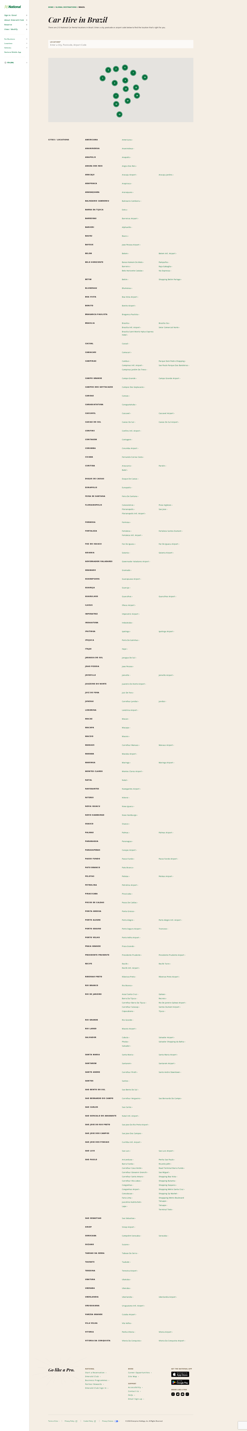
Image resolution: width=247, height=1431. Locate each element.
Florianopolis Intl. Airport (133, 513)
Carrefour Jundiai (130, 701)
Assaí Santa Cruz (129, 994)
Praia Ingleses (165, 505)
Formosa (126, 522)
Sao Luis (125, 1151)
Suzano (125, 1244)
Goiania (125, 552)
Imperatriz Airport (130, 614)
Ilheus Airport (128, 605)
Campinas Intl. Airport (132, 365)
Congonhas (127, 1185)
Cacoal (125, 343)
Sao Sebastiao (128, 1218)
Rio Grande (127, 1020)
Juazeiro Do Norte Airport (133, 684)
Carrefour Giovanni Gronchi (134, 1172)
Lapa (124, 1206)
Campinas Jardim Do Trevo (134, 369)
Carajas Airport (129, 850)
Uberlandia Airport (167, 1297)
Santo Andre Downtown (169, 1072)
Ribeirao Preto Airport (168, 976)
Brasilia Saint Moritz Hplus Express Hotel (137, 333)
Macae (125, 719)
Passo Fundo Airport (168, 859)
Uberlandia (127, 1297)
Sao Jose (162, 509)
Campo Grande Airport (169, 378)
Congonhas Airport (130, 1189)
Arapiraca (126, 183)
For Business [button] (9, 39)
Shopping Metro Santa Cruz (171, 1189)
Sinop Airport (128, 1227)
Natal (124, 780)
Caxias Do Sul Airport (168, 422)
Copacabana (127, 1011)
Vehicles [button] (7, 48)
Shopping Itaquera (167, 1185)
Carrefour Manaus (130, 745)
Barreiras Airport (129, 218)
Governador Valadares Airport (135, 561)
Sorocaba (163, 1235)
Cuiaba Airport (128, 1314)
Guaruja (125, 587)
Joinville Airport (166, 675)
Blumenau (126, 288)
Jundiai (162, 701)
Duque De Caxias (129, 479)
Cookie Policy (88, 1421)
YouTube (182, 1394)
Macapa (125, 727)
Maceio (125, 736)
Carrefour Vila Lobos (131, 1181)
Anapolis (126, 157)
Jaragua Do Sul (128, 657)
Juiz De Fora (127, 692)
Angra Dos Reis (128, 166)
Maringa (125, 762)
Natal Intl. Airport (130, 1116)
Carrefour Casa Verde (131, 1168)
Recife (124, 963)
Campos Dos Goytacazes (133, 387)
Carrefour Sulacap (130, 1007)
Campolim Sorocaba (131, 1235)
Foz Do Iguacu (128, 544)
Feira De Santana (129, 496)
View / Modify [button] (11, 29)
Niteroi (125, 797)
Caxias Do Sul (128, 422)
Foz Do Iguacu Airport (168, 544)
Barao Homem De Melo (132, 262)
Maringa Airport (166, 762)
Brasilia (125, 323)
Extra (124, 209)
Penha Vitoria (128, 1332)
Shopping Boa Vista (167, 1176)
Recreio (162, 998)
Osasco (125, 824)
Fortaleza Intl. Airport (131, 535)
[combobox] (120, 44)
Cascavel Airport (166, 413)
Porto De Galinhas (130, 640)
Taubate (125, 1262)
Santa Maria (127, 1054)
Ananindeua (127, 148)
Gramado (126, 570)
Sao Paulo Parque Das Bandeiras (173, 365)
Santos (125, 1081)
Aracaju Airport (129, 174)
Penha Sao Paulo (166, 1159)
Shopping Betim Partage (169, 279)
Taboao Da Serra (129, 1253)
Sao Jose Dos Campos (131, 1133)
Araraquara (127, 192)
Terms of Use (53, 1421)
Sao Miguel (164, 1172)
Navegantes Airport (130, 789)
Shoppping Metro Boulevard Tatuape (171, 1199)
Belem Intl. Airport (167, 253)
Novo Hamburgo (129, 815)
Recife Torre (164, 963)
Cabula (125, 1037)
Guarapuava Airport (131, 579)
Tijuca (161, 1011)
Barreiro (125, 266)
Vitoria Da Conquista (131, 1340)
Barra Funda (127, 1164)
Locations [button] (8, 43)
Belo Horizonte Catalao (132, 270)
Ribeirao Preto (128, 976)
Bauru (124, 236)
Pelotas (125, 876)
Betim (124, 279)
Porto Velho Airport (130, 937)
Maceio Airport (128, 1028)
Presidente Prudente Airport (171, 955)
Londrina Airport (129, 710)
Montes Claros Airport (132, 771)
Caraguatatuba (128, 404)
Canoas (125, 396)
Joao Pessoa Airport (130, 244)
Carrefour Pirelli (129, 1072)
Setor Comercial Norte (169, 327)
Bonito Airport (128, 305)
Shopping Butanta (167, 1181)
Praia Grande (128, 946)
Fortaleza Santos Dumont (170, 531)
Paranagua (127, 841)
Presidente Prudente (131, 955)
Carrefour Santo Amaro (132, 1176)
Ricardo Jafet (164, 1164)
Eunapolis (126, 487)
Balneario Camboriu (131, 201)
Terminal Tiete (165, 1209)
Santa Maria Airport (168, 1054)
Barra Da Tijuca (129, 998)
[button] (14, 15)
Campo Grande (128, 378)
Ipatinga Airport (166, 631)
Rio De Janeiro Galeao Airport (172, 1002)
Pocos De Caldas (129, 902)
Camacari (126, 352)
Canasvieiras (127, 505)
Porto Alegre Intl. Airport (170, 920)
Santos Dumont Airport (169, 1007)
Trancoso (163, 929)
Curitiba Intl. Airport (131, 1142)
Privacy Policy (70, 1421)
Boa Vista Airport (129, 297)
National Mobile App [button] (12, 52)
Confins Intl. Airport (131, 431)
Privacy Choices (108, 1421)
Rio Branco (127, 985)
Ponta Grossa (128, 911)
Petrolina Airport (129, 885)
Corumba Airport (129, 448)
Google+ (187, 1394)
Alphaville (126, 227)
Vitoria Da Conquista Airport (171, 1340)
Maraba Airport (129, 754)
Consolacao (127, 1193)
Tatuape (162, 1205)
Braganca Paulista (130, 314)
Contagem (126, 439)
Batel (124, 470)
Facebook (173, 1394)
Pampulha (163, 262)
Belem (125, 253)
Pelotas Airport (165, 876)
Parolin (162, 466)
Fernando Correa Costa (132, 457)
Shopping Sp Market (168, 1193)
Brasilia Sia (164, 323)
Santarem (126, 1063)
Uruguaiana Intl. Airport (133, 1305)
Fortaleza (126, 531)
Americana (127, 140)
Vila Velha (126, 1323)
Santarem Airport (166, 1063)
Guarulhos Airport (167, 596)
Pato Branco (127, 867)
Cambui (125, 361)
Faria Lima (126, 1198)
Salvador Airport (166, 1037)
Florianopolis (128, 509)
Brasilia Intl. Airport (131, 327)
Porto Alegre (127, 920)
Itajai (124, 649)
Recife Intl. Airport (130, 968)
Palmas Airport (165, 832)
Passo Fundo (127, 859)
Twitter (178, 1394)
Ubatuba (126, 1279)
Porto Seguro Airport (131, 929)
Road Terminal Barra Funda (171, 1168)
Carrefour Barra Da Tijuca (133, 1002)
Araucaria (126, 466)
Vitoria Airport (165, 1332)
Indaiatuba (127, 622)
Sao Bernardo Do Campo (170, 1098)
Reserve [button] (8, 24)
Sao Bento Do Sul (129, 1089)
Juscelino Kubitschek (131, 1202)
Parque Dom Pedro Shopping (172, 361)
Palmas (125, 832)
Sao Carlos (126, 1107)
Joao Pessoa (127, 666)
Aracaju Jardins (166, 174)
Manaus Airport (166, 745)
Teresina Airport (129, 1270)
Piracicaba (126, 894)
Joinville (125, 675)
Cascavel (126, 413)
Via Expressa (164, 270)
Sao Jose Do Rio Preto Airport (135, 1124)
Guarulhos (126, 596)
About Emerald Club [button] (14, 20)
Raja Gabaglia (165, 266)
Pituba (125, 1041)
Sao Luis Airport (166, 1151)
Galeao (162, 994)
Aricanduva (127, 1159)
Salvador (126, 1046)
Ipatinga (125, 631)
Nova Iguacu (127, 806)
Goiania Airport (166, 552)
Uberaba (126, 1288)
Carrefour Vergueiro (131, 1098)
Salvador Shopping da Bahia (171, 1041)
